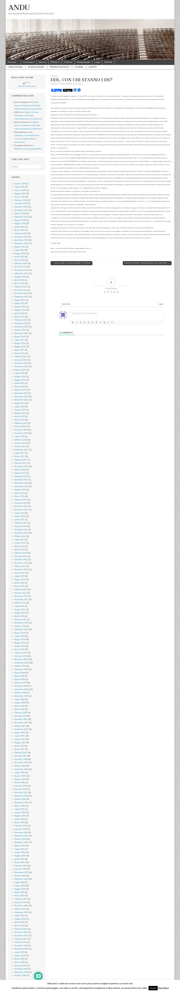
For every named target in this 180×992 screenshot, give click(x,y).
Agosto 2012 (19, 573)
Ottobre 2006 (20, 766)
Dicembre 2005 (21, 792)
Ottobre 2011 (20, 603)
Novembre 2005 (21, 796)
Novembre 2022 (21, 293)
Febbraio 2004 (20, 866)
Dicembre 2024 (21, 237)
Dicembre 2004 (21, 832)
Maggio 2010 (20, 643)
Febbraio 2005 (20, 826)
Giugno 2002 (20, 919)
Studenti (108, 62)
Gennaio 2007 (20, 756)
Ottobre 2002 (20, 909)
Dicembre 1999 (21, 969)
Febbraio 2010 (20, 653)
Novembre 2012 (21, 563)
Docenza (12, 62)
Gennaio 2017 (20, 463)
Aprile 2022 (19, 313)
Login (160, 304)
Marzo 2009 (19, 679)
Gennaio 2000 (20, 965)
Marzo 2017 (19, 456)
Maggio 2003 (20, 889)
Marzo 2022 (19, 317)
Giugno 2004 (20, 852)
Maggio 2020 (20, 380)
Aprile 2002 (19, 922)
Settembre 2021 (21, 333)
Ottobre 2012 (20, 566)
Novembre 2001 (21, 935)
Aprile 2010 (19, 646)
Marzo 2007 (19, 749)
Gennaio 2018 (20, 443)
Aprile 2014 (19, 519)
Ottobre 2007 (20, 726)
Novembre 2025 (21, 210)
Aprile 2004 (19, 859)
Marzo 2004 (19, 862)
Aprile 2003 (19, 892)
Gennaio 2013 (20, 556)
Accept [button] (153, 988)
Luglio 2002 (19, 915)
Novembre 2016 (21, 466)
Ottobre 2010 (20, 626)
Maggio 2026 (20, 193)
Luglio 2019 (19, 406)
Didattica (55, 62)
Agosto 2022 (19, 300)
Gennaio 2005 (20, 829)
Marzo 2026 (19, 197)
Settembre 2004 (21, 842)
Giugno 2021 (20, 343)
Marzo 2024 (19, 260)
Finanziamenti (83, 62)
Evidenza (68, 62)
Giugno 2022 (20, 307)
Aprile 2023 (19, 280)
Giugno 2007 (20, 739)
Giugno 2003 (20, 886)
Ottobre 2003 (20, 876)
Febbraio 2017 (20, 460)
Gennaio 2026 (20, 203)
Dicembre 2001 (21, 932)
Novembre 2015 (21, 483)
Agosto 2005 (19, 806)
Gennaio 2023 (20, 290)
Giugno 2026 (20, 190)
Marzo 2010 (19, 649)
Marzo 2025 (19, 230)
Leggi (97, 62)
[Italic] (77, 322)
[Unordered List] (92, 322)
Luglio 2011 (19, 606)
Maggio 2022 (20, 310)
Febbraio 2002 (20, 929)
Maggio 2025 (20, 223)
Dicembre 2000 (21, 945)
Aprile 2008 (19, 706)
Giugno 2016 (20, 473)
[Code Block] (100, 322)
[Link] (104, 322)
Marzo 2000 (19, 962)
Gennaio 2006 (20, 789)
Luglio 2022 (19, 303)
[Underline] (81, 322)
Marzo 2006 (19, 782)
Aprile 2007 (19, 746)
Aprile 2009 (19, 676)
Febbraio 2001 (20, 939)
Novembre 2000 (21, 949)
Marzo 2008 (19, 709)
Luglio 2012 (19, 576)
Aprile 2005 (19, 819)
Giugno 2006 (20, 776)
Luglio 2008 (19, 699)
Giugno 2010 (20, 639)
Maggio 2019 (20, 413)
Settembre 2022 (21, 297)
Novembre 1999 (21, 972)
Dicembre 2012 (21, 559)
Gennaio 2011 (20, 619)
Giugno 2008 (20, 702)
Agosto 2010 (19, 633)
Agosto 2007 (19, 732)
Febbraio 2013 (20, 553)
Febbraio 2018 (20, 440)
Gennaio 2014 (20, 526)
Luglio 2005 (19, 809)
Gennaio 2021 (20, 360)
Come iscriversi (15, 67)
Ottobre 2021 (20, 330)
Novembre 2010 (21, 623)
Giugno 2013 (20, 543)
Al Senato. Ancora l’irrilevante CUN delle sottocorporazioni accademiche (28, 105)
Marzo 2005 (19, 822)
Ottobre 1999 (20, 975)
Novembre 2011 (21, 599)
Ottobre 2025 (20, 213)
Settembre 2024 (21, 243)
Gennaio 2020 (20, 390)
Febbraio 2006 (20, 786)
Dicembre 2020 (21, 363)
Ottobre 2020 (20, 370)
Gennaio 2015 (20, 503)
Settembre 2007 (21, 729)
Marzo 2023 (19, 283)
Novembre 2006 (21, 762)
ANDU (19, 7)
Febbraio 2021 (20, 356)
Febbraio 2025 (20, 233)
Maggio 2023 (20, 277)
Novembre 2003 (21, 872)
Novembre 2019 (21, 396)
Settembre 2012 (21, 569)
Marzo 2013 (19, 549)
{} (108, 322)
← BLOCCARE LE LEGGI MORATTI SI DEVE (71, 263)
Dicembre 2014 (21, 506)
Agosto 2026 (19, 183)
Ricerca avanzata (36, 67)
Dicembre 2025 (21, 207)
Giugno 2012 (20, 579)
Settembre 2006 (21, 769)
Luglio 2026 (19, 187)
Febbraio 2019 (20, 423)
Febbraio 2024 (20, 263)
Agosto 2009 (19, 673)
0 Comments (77, 84)
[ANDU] (90, 30)
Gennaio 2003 (20, 902)
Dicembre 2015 (21, 479)
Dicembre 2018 (21, 430)
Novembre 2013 (21, 533)
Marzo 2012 (19, 586)
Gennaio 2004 (20, 869)
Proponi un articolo (59, 67)
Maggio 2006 (20, 779)
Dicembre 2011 (21, 596)
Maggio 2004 (20, 856)
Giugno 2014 (20, 516)
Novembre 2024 (21, 240)
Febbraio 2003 (20, 899)
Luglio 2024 (19, 250)
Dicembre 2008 (21, 686)
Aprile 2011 (19, 616)
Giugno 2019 (20, 410)
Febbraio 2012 (20, 589)
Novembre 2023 (21, 270)
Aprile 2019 (19, 416)
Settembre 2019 (21, 400)
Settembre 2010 (21, 629)
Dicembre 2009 (21, 659)
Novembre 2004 (21, 836)
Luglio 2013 (19, 539)
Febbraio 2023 (20, 287)
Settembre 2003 (21, 879)
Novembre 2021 (21, 327)
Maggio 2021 (20, 346)
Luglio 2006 (19, 772)
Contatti (93, 67)
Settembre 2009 (21, 669)
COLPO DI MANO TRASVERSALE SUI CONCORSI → (147, 263)
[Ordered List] (89, 322)
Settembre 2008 (21, 696)
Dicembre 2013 (21, 529)
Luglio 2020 (19, 373)
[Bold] (73, 322)
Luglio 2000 (19, 952)
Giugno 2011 (20, 609)
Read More (163, 988)
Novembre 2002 (21, 905)
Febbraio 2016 (20, 476)
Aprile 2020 (19, 383)
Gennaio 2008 (20, 716)
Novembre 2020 (21, 366)
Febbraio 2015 (20, 499)
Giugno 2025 (20, 220)
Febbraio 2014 (20, 523)
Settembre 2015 (21, 486)
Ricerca (42, 62)
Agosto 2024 (19, 247)
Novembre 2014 (21, 509)
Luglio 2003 (19, 882)
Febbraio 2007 (20, 752)
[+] (111, 322)
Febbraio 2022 (20, 320)
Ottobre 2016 (20, 469)
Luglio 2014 (19, 513)
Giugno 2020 (20, 376)
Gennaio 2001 (20, 942)
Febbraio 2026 (20, 200)
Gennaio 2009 (20, 682)
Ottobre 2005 (20, 799)
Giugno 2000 (20, 955)
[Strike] (85, 322)
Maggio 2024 (20, 253)
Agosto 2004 (19, 846)
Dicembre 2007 (21, 719)
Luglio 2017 (19, 453)
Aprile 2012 (19, 583)
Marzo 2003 (19, 895)
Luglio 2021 (19, 340)
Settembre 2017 (21, 450)
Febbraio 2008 (20, 712)
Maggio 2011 (20, 613)
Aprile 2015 (19, 493)
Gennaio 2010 (20, 656)
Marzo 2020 (19, 386)
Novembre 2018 (21, 433)
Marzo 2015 (19, 496)
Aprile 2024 (19, 257)
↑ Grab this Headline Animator (26, 86)
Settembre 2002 (21, 912)
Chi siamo (79, 67)
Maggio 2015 (20, 489)
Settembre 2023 (21, 273)
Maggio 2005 (20, 816)
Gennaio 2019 (20, 426)
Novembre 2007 (21, 722)
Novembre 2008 (21, 689)
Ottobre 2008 (20, 692)
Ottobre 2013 (20, 536)
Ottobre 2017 (20, 446)
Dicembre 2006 (21, 759)
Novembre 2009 (21, 663)
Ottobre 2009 (20, 666)
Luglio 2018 (19, 436)
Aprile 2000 (19, 959)
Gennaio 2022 (20, 323)
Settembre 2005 (21, 802)
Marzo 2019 (19, 420)
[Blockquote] (96, 322)
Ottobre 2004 (20, 839)
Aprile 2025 (19, 227)
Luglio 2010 (19, 636)
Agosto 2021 (19, 336)
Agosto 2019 (19, 403)
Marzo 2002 (19, 925)
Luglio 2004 (19, 849)
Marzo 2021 (19, 353)
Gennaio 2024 (20, 267)
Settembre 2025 (21, 217)
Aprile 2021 (19, 350)
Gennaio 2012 (20, 593)
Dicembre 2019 (21, 393)
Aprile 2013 (19, 546)
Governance (29, 62)
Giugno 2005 (20, 812)
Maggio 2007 (20, 742)
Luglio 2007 (19, 736)
